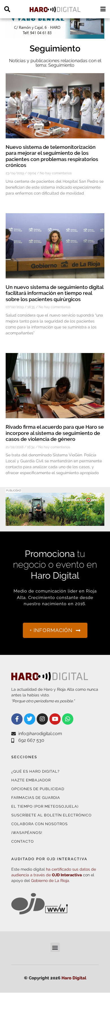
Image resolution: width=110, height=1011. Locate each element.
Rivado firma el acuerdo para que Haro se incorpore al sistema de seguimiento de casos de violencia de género (55, 433)
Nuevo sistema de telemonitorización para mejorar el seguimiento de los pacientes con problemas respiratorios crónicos (52, 156)
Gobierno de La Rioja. (50, 880)
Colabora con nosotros (39, 824)
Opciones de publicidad (37, 789)
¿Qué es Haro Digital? (35, 771)
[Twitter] (29, 719)
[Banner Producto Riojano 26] (55, 522)
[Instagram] (42, 719)
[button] (55, 947)
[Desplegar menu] (103, 9)
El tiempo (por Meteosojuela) (44, 806)
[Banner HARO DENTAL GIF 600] (55, 35)
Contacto (22, 841)
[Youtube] (55, 719)
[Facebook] (17, 719)
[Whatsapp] (67, 719)
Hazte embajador (31, 780)
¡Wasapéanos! (26, 833)
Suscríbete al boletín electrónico (51, 815)
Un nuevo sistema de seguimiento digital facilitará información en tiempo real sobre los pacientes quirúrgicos (54, 293)
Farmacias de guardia (35, 798)
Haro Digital (73, 978)
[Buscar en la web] (7, 9)
